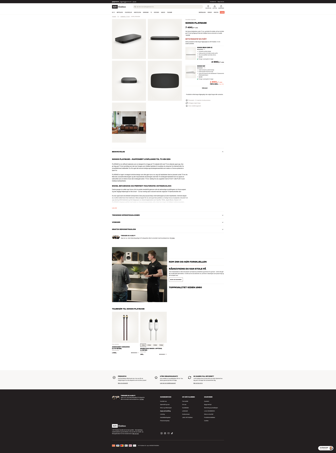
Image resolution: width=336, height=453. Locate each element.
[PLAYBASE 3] (129, 81)
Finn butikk (185, 401)
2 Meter (149, 345)
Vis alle (204, 88)
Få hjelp (172, 238)
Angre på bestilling (165, 411)
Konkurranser (186, 414)
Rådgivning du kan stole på (187, 271)
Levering (162, 414)
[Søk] (135, 7)
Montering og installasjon (211, 407)
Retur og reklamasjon (166, 407)
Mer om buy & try (198, 383)
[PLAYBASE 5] (129, 123)
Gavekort (206, 401)
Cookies (206, 420)
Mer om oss (135, 433)
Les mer (134, 1)
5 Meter (161, 345)
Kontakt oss (163, 401)
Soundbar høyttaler (190, 19)
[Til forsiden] (119, 7)
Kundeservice (213, 1)
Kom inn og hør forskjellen (188, 265)
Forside (114, 16)
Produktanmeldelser (209, 417)
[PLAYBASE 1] (129, 39)
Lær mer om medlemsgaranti (168, 383)
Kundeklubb (185, 407)
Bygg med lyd (221, 1)
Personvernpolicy (164, 420)
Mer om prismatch (123, 383)
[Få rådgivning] (331, 448)
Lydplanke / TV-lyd (125, 16)
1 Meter (143, 345)
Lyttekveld (185, 411)
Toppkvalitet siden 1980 (185, 279)
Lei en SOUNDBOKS (209, 411)
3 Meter (155, 345)
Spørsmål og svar (165, 404)
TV (118, 16)
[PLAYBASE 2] (165, 39)
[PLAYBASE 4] (165, 81)
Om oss (184, 404)
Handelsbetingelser (165, 417)
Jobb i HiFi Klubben (187, 417)
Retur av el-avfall (208, 414)
